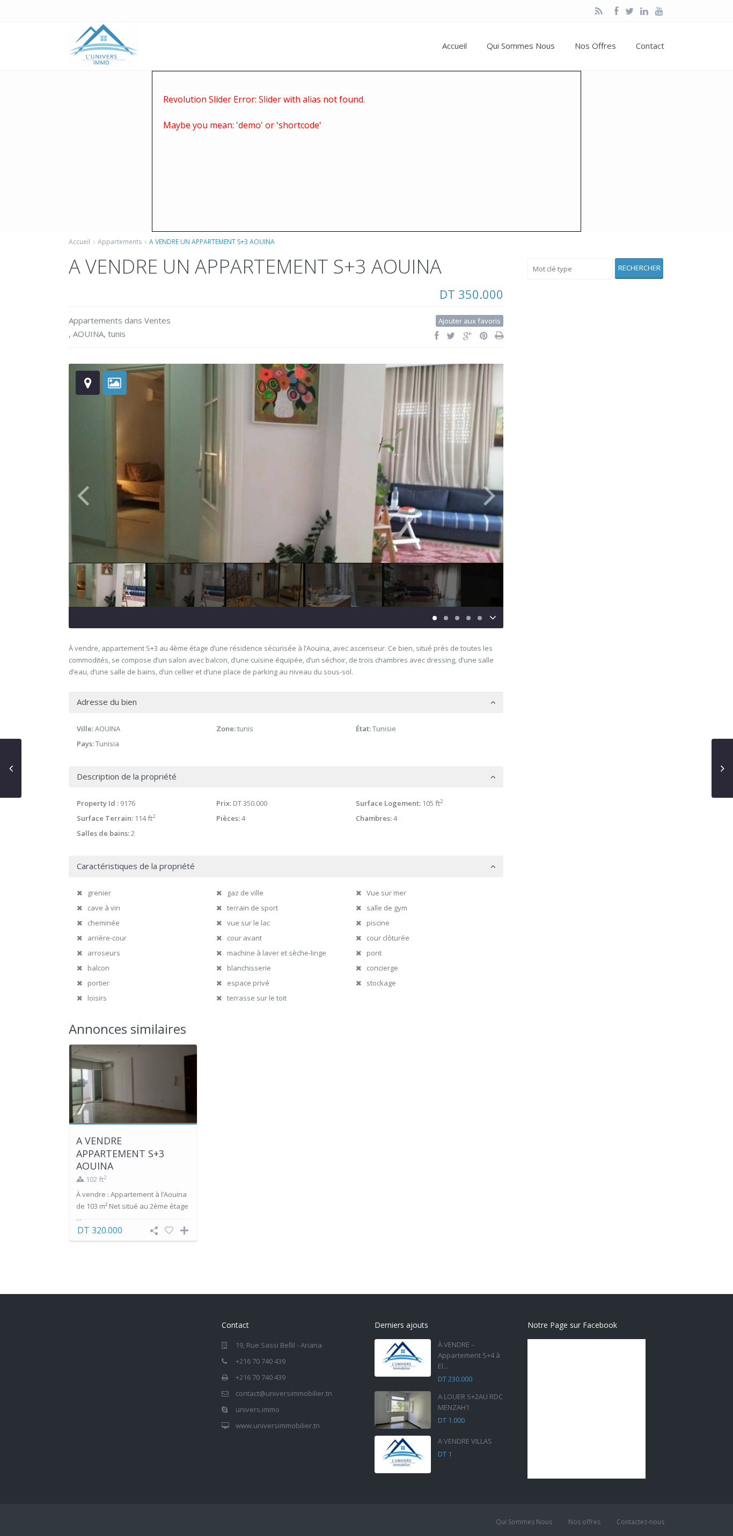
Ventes (157, 320)
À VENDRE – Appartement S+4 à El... (469, 1355)
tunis (117, 333)
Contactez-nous (640, 1521)
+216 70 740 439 (260, 1361)
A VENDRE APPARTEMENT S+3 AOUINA (120, 1153)
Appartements (120, 241)
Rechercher (639, 268)
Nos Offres (595, 45)
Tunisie (384, 728)
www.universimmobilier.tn (278, 1425)
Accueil (454, 45)
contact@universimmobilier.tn (284, 1393)
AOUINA (88, 333)
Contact (650, 45)
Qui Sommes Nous (521, 45)
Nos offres (584, 1521)
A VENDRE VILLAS (465, 1441)
